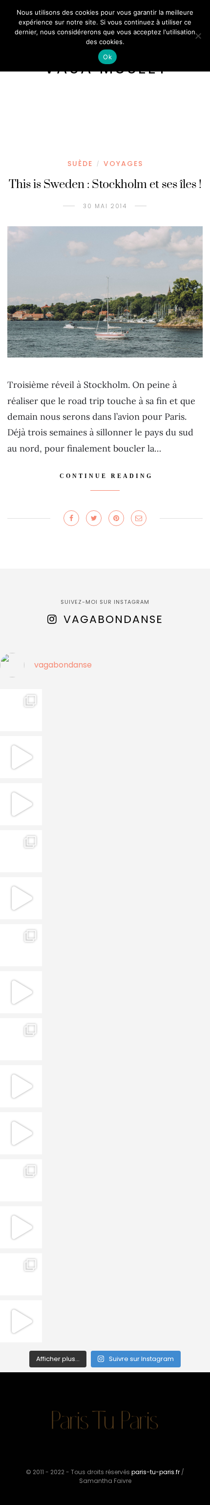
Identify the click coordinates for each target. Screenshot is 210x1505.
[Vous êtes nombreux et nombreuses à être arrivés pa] (21, 851)
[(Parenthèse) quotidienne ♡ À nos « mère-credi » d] (21, 1227)
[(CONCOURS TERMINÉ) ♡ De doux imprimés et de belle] (21, 945)
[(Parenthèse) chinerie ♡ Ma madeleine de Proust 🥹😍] (21, 898)
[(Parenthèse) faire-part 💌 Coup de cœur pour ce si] (21, 1274)
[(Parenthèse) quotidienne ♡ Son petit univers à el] (21, 1039)
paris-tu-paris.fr (155, 1472)
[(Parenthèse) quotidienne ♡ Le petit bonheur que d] (21, 1180)
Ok (107, 57)
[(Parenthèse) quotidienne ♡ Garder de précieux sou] (21, 1133)
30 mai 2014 (105, 206)
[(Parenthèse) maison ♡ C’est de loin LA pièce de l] (21, 710)
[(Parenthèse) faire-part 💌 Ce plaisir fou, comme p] (21, 1321)
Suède (80, 163)
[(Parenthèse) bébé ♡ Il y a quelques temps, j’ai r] (21, 992)
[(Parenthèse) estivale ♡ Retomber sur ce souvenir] (21, 757)
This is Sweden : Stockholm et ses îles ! (105, 184)
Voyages (123, 163)
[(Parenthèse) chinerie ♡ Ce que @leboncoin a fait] (21, 804)
